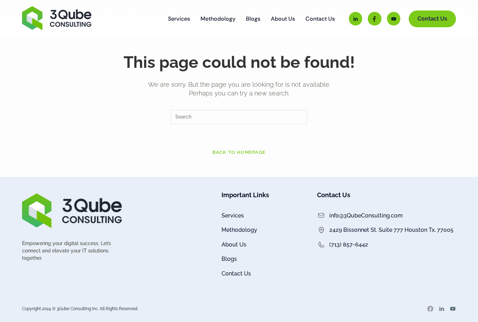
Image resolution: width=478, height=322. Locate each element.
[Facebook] (430, 309)
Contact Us (320, 19)
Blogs (253, 19)
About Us (283, 19)
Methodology (218, 19)
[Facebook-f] (374, 18)
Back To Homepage (239, 152)
